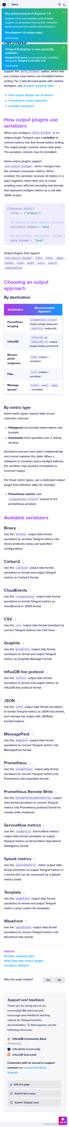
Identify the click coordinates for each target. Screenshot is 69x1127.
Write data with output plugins (24, 961)
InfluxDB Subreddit (24, 1055)
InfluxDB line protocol (24, 671)
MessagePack (17, 734)
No (59, 980)
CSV (8, 619)
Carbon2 (12, 561)
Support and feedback (25, 1000)
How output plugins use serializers (30, 95)
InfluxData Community (26, 1049)
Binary (10, 528)
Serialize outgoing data (38, 86)
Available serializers (21, 106)
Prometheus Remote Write (28, 791)
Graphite (12, 643)
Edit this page (22, 1084)
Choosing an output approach (27, 100)
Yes (48, 980)
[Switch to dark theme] (64, 4)
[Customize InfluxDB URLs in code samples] (59, 4)
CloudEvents (15, 590)
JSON (9, 700)
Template (12, 892)
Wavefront (13, 921)
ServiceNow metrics (22, 825)
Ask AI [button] (63, 1122)
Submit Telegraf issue (27, 1102)
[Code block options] (62, 206)
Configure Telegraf (16, 965)
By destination (17, 297)
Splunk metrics (17, 858)
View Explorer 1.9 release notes (23, 32)
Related (9, 951)
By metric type (17, 407)
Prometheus (15, 762)
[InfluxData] (4, 5)
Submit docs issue (25, 1093)
